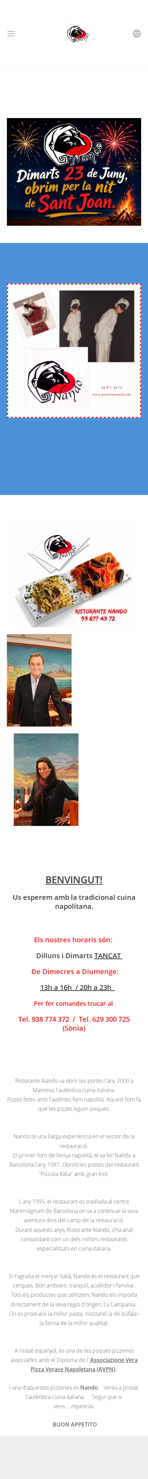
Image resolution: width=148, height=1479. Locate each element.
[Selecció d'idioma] (136, 33)
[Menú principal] (11, 33)
